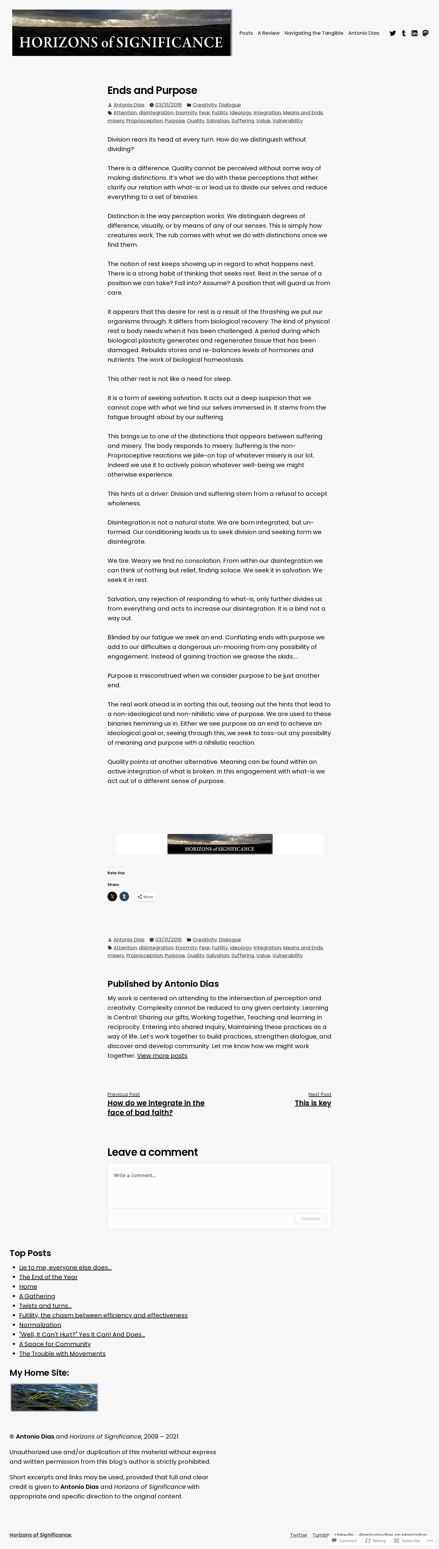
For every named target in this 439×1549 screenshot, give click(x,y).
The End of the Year (48, 1277)
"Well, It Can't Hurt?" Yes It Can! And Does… (82, 1334)
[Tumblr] (403, 32)
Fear (204, 112)
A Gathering (37, 1296)
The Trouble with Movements (62, 1353)
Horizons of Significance (40, 1535)
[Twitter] (393, 32)
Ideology (240, 112)
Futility (220, 112)
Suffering (242, 120)
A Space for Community (55, 1344)
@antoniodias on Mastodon (393, 1535)
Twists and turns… (45, 1306)
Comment (310, 1218)
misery (116, 120)
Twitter (299, 1535)
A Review (269, 33)
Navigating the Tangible (314, 33)
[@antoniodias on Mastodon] (424, 32)
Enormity (186, 112)
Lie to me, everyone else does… (65, 1267)
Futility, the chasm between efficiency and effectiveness (103, 1315)
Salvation (217, 120)
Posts (246, 33)
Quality (195, 120)
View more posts (162, 1055)
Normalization (40, 1325)
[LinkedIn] (414, 32)
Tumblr (321, 1535)
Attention (125, 112)
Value (263, 120)
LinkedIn (344, 1535)
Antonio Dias (363, 33)
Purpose (175, 120)
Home (28, 1286)
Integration (267, 112)
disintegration (156, 112)
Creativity (205, 104)
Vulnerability (287, 120)
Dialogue (230, 104)
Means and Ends (303, 112)
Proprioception (144, 120)
